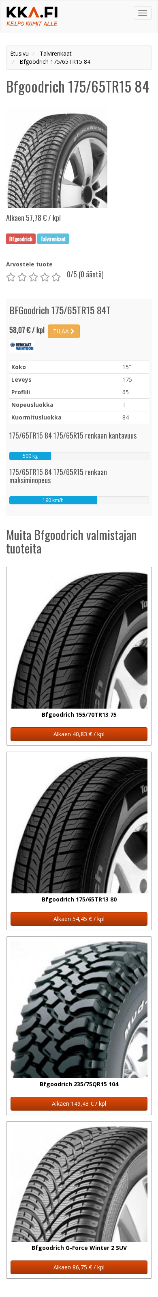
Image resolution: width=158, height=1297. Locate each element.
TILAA (61, 331)
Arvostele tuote (29, 264)
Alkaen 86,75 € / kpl (79, 1267)
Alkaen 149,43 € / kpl (79, 1103)
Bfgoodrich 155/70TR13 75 (79, 714)
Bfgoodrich (20, 238)
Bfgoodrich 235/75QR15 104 (79, 1084)
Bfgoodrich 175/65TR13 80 (79, 899)
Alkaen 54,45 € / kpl (79, 919)
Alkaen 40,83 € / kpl (79, 734)
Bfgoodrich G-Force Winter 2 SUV (79, 1248)
